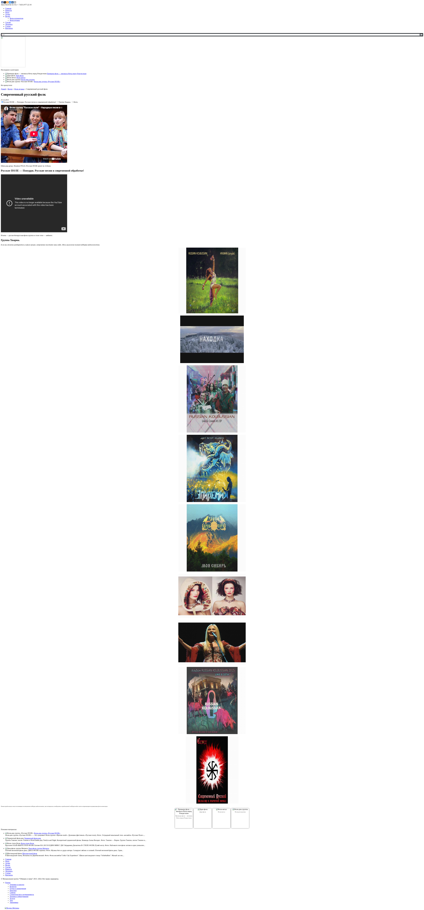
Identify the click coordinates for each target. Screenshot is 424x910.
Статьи (8, 26)
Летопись (8, 24)
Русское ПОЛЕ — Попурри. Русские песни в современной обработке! (30, 102)
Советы (12, 892)
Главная (8, 8)
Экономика (14, 902)
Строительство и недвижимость (22, 894)
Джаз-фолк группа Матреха (38, 848)
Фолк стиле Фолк (27, 843)
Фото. (76, 102)
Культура (13, 887)
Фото (7, 12)
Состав (8, 22)
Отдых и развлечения (18, 888)
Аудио (7, 14)
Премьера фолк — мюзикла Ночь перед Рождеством (66, 74)
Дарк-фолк (20, 76)
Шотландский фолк (29, 853)
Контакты (9, 28)
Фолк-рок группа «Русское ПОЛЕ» (47, 81)
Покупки (13, 890)
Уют (11, 900)
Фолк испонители (16, 18)
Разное (7, 883)
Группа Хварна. (65, 102)
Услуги (12, 898)
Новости (8, 10)
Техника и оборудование (19, 896)
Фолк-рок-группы (28, 80)
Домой (3, 89)
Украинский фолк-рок (32, 838)
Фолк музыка (15, 20)
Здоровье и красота (17, 885)
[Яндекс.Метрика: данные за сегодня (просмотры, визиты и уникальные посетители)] (12, 908)
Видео (7, 16)
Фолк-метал (20, 78)
